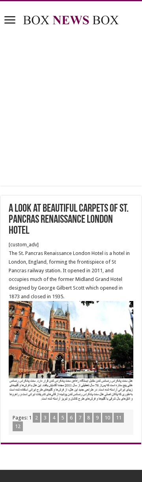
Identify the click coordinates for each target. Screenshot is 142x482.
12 (18, 426)
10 (107, 418)
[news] (71, 18)
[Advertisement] (71, 107)
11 (118, 418)
